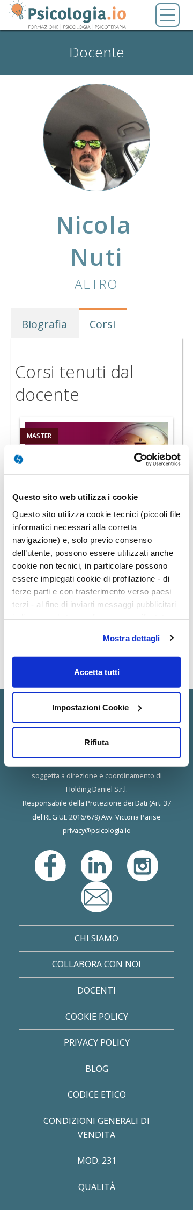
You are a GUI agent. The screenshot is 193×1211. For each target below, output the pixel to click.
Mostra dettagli (131, 637)
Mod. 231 (96, 1160)
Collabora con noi (96, 964)
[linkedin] (97, 865)
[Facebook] (51, 865)
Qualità (96, 1187)
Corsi (102, 324)
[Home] (67, 15)
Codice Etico (97, 1094)
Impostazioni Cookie (90, 707)
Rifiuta (96, 742)
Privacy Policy (97, 1042)
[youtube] (96, 896)
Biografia (44, 324)
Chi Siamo (96, 938)
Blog (96, 1069)
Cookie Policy (96, 1017)
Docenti (96, 990)
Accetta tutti (97, 672)
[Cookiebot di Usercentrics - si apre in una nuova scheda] (136, 459)
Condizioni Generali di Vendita (96, 1128)
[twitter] (142, 865)
